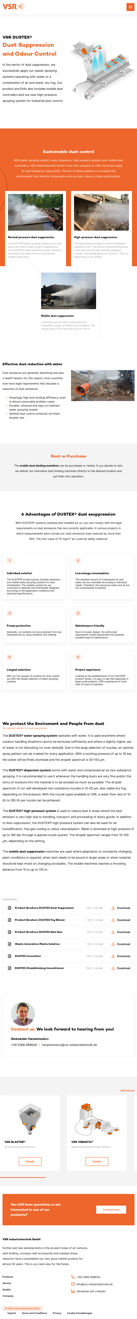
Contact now (111, 1209)
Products (8, 1276)
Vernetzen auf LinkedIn (91, 1291)
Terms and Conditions (34, 1313)
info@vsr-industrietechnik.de (95, 1284)
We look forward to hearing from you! (62, 1029)
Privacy (57, 1313)
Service (7, 1283)
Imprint (12, 1313)
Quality (7, 1289)
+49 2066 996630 (88, 1277)
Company (8, 1295)
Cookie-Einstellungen (79, 1313)
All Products (127, 1090)
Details (30, 1161)
